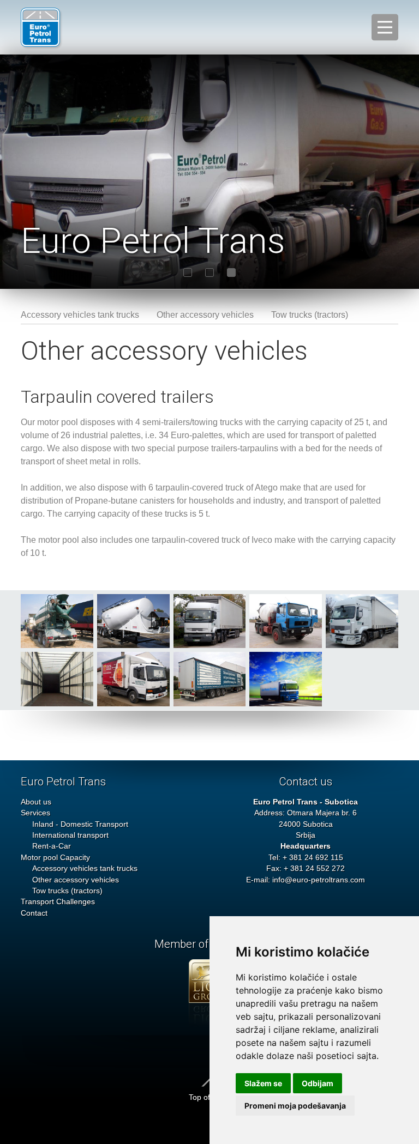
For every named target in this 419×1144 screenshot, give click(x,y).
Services (35, 813)
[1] (188, 272)
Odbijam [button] (317, 1083)
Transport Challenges (58, 902)
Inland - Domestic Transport (80, 824)
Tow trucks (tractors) (309, 314)
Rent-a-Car (51, 846)
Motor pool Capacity (55, 858)
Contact (34, 913)
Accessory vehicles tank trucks (80, 314)
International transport (70, 835)
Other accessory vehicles (205, 314)
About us (36, 802)
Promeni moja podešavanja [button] (295, 1105)
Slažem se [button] (263, 1083)
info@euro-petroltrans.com (318, 880)
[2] (209, 272)
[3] (231, 272)
